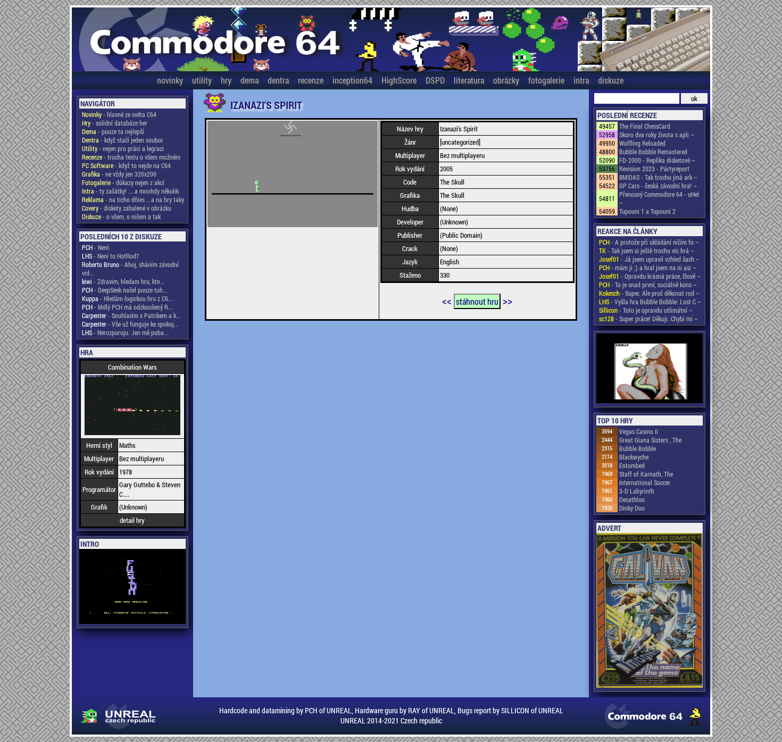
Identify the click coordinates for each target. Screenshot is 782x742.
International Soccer (644, 482)
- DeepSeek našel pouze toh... (125, 290)
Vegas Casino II (638, 431)
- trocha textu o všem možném (131, 157)
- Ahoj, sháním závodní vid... (130, 268)
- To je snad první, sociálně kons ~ (648, 284)
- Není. (96, 247)
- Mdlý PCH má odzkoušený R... (127, 307)
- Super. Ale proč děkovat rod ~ (649, 293)
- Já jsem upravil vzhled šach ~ (649, 259)
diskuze (610, 80)
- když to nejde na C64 (126, 165)
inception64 (352, 80)
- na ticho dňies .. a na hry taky (133, 199)
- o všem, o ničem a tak (121, 216)
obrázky (506, 80)
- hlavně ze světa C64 (119, 114)
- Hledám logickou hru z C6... (127, 298)
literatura (469, 80)
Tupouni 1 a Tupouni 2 (647, 211)
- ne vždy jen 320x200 (119, 174)
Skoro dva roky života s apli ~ (656, 134)
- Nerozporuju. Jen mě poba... (125, 332)
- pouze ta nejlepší (113, 131)
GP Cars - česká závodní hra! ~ (658, 185)
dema (249, 80)
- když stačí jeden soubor (122, 140)
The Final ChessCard (644, 126)
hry (226, 80)
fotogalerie (546, 80)
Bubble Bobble (637, 448)
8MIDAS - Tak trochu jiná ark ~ (658, 177)
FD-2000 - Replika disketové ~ (657, 160)
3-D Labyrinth (636, 491)
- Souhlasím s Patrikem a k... (131, 315)
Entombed (632, 465)
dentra (278, 80)
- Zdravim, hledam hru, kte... (123, 281)
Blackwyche (633, 457)
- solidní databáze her (114, 123)
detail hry (132, 520)
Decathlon (632, 499)
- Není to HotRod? (110, 256)
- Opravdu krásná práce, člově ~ (650, 276)
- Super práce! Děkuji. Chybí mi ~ (648, 318)
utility (202, 80)
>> (507, 300)
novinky (170, 80)
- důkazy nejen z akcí (123, 182)
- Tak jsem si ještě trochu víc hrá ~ (646, 250)
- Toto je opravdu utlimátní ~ (646, 310)
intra (581, 80)
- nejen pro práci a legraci (123, 148)
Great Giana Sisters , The (650, 440)
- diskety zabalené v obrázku (126, 208)
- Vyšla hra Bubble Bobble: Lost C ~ (650, 301)
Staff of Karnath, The (646, 474)
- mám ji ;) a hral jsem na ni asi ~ (647, 267)
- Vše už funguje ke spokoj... (130, 324)
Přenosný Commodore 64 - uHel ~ (659, 198)
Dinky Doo (632, 508)
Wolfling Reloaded (642, 143)
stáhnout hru (477, 301)
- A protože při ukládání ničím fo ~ (649, 242)
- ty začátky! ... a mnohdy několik (130, 191)
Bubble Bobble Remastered (653, 151)
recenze (310, 80)
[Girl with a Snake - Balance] (649, 369)
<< (447, 300)
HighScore (399, 80)
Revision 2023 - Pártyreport (654, 168)
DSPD (435, 80)
